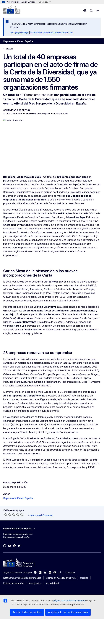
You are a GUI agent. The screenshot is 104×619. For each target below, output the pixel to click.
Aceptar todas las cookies (27, 612)
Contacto (70, 572)
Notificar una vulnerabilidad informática (22, 577)
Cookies (84, 577)
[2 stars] (8, 514)
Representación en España (18, 498)
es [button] (85, 11)
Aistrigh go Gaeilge (19, 32)
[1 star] (6, 514)
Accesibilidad (52, 583)
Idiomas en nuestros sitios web (61, 577)
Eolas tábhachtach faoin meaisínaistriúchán (51, 32)
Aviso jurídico (34, 583)
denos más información (41, 515)
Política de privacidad (13, 583)
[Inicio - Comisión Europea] (11, 9)
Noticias (9, 48)
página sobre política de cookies (69, 600)
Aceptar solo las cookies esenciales (68, 612)
